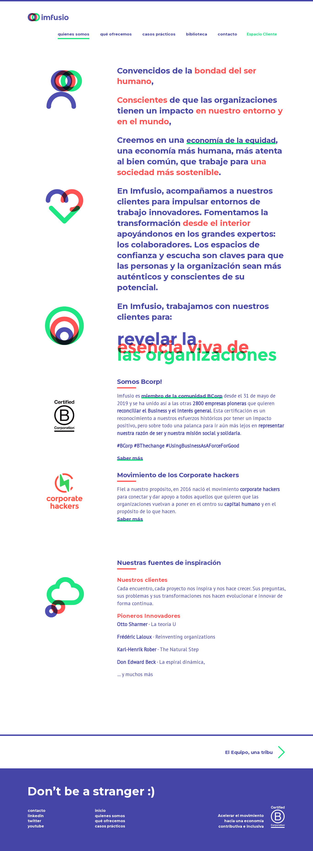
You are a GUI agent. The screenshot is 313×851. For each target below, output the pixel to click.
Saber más (130, 458)
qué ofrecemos (110, 821)
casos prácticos (110, 826)
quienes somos (110, 816)
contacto (36, 810)
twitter (34, 821)
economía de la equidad (231, 140)
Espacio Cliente (262, 34)
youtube (36, 826)
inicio (100, 810)
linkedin (36, 816)
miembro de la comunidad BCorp (181, 396)
